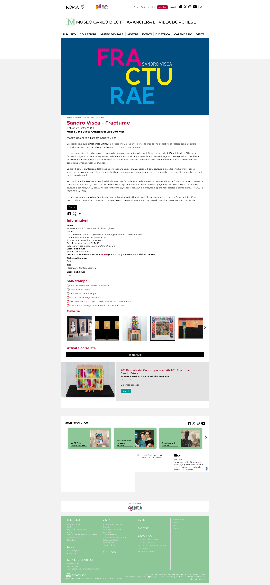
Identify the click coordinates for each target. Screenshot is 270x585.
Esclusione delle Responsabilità (170, 577)
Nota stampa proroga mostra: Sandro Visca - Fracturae (96, 305)
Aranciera (71, 553)
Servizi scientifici (80, 560)
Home (69, 117)
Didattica (162, 34)
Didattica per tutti (146, 542)
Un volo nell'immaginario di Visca (86, 297)
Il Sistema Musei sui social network (124, 442)
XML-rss (202, 579)
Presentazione (73, 524)
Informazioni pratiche (112, 524)
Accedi (173, 7)
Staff (69, 527)
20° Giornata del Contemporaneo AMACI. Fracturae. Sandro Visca (156, 371)
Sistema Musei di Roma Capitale (82, 535)
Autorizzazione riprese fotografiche (83, 569)
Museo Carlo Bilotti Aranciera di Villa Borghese (136, 22)
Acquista (162, 7)
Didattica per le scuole (148, 539)
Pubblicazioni (73, 564)
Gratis (72, 207)
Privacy (153, 577)
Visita (200, 34)
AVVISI (104, 254)
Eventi (147, 34)
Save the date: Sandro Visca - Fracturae (89, 285)
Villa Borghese (74, 550)
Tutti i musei (147, 7)
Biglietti (106, 527)
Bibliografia (72, 566)
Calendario (183, 34)
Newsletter (72, 540)
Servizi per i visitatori (112, 529)
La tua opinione (110, 545)
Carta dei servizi (74, 537)
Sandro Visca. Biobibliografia (83, 293)
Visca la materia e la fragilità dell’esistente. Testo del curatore (100, 301)
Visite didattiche (110, 535)
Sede (70, 547)
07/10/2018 (188, 465)
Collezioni (88, 34)
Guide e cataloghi (111, 540)
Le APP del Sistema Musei (78, 444)
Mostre (133, 34)
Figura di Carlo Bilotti (77, 529)
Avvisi (176, 525)
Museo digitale (111, 34)
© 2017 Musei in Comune (136, 577)
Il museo (69, 34)
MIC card (107, 532)
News (175, 522)
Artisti (70, 532)
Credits (188, 577)
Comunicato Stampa (79, 289)
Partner (176, 528)
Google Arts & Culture (168, 444)
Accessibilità (108, 542)
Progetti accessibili (146, 551)
